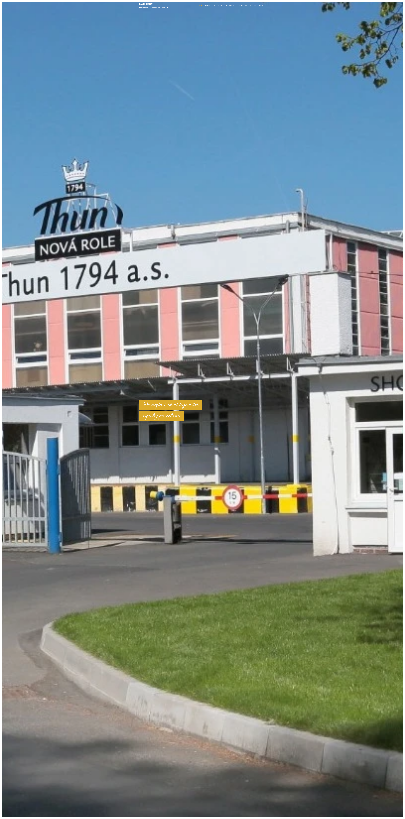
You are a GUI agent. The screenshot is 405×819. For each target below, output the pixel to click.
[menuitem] (200, 6)
